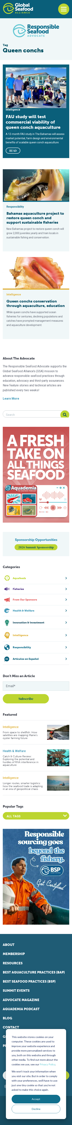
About (8, 945)
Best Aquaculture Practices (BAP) (34, 972)
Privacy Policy (47, 1064)
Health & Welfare (14, 751)
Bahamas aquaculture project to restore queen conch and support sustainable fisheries (35, 218)
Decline (36, 1108)
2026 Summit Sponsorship (36, 547)
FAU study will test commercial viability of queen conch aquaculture (33, 122)
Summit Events (16, 991)
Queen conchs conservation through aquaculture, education (35, 303)
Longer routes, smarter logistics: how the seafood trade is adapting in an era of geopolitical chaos (23, 786)
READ (13, 151)
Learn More (11, 398)
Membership (14, 954)
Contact (11, 1027)
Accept (36, 1099)
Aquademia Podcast (21, 1009)
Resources (13, 963)
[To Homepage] (18, 8)
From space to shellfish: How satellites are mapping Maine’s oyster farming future (20, 735)
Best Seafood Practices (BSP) (29, 981)
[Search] (64, 414)
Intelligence (10, 727)
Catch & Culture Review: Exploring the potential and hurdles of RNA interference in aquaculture (20, 761)
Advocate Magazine (21, 1000)
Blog (7, 1018)
